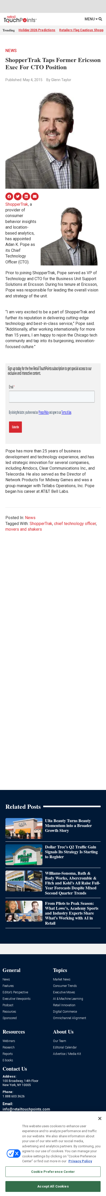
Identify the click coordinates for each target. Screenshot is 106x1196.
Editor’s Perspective (15, 992)
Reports (8, 1054)
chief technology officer (75, 523)
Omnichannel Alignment (69, 1018)
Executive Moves (64, 992)
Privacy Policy (80, 1161)
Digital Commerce (65, 1011)
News (11, 50)
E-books (8, 1060)
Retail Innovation (64, 1005)
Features (8, 986)
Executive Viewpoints (17, 999)
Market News (61, 979)
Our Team (59, 1041)
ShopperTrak (16, 204)
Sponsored (10, 1018)
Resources (9, 1011)
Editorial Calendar (65, 1047)
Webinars (9, 1041)
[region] (53, 1153)
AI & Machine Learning (68, 999)
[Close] (99, 1118)
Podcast (8, 1005)
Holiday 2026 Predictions (37, 30)
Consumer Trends (65, 986)
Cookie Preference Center (53, 1172)
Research (9, 1047)
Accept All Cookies (52, 1186)
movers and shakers (23, 529)
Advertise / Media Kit (67, 1054)
